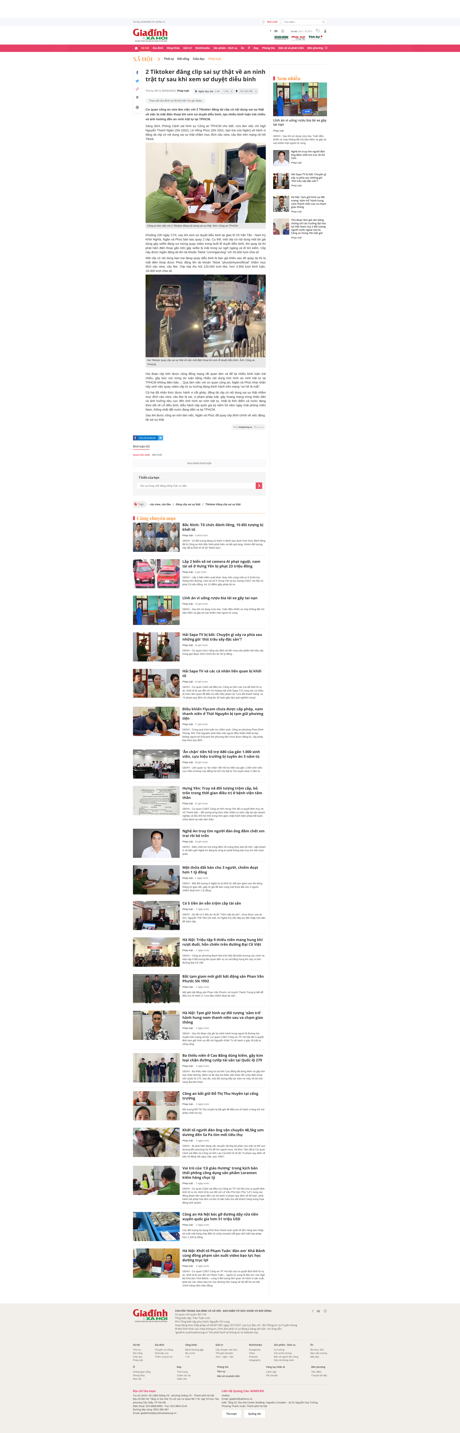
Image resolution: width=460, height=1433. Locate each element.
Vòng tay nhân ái (275, 1367)
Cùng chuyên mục (156, 518)
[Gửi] (259, 485)
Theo (248, 427)
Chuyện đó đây (319, 1375)
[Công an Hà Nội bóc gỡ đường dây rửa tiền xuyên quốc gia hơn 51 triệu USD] (156, 1226)
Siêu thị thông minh (284, 1360)
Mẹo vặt (137, 1378)
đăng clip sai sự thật (188, 504)
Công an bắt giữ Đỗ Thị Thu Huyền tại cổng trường (220, 1096)
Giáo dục (198, 59)
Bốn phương (315, 48)
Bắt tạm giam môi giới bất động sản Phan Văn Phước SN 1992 (223, 978)
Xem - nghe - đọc (225, 1356)
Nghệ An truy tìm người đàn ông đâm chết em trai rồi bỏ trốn (223, 833)
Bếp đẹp (314, 1356)
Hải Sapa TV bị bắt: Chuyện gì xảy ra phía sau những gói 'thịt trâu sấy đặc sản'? (222, 637)
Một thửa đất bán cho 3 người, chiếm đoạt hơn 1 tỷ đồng (220, 870)
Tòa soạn (231, 1413)
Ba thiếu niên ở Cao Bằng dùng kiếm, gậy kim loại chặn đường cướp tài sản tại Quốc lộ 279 (222, 1057)
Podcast (253, 1356)
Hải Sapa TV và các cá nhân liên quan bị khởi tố (221, 673)
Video (252, 1353)
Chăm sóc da (184, 1375)
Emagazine (255, 1349)
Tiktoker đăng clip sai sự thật (223, 504)
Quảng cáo (254, 1413)
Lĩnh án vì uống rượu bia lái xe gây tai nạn (219, 598)
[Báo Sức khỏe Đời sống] (281, 37)
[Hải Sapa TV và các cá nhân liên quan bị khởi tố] (156, 683)
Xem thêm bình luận (199, 463)
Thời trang (182, 1371)
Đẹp (256, 48)
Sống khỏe (173, 48)
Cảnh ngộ (271, 1371)
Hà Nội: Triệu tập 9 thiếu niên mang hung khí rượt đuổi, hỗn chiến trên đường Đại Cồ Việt (222, 942)
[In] (137, 108)
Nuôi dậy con (162, 1353)
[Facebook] (270, 31)
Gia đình (158, 48)
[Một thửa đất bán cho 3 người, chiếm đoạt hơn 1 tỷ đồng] (156, 879)
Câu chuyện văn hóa (226, 1349)
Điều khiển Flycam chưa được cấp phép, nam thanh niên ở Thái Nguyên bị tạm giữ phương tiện (222, 714)
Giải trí (187, 48)
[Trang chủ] (136, 48)
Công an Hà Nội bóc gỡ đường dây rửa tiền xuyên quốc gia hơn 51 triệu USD (220, 1216)
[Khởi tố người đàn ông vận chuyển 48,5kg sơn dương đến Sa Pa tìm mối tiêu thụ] (156, 1142)
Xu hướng (279, 1349)
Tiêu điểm (316, 1371)
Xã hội (145, 48)
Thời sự (169, 59)
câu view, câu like (160, 504)
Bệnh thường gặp (194, 1349)
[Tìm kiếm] (323, 22)
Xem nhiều (288, 78)
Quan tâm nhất (141, 454)
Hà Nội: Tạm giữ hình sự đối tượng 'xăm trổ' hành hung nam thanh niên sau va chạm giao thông (222, 1018)
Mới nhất (272, 22)
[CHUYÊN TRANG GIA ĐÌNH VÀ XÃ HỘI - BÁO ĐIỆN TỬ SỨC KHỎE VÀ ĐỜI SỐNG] (150, 35)
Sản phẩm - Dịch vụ (225, 48)
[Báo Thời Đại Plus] (316, 37)
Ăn (242, 48)
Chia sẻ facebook (147, 438)
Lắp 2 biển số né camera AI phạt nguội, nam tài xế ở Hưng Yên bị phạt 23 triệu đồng (221, 564)
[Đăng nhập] (325, 31)
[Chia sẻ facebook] (137, 72)
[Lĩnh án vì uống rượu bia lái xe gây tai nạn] (156, 610)
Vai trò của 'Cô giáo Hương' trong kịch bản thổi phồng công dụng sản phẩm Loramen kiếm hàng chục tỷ (220, 1173)
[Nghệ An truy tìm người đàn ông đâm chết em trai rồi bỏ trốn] (156, 843)
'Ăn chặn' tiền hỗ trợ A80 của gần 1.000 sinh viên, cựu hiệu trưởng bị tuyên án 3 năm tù (221, 754)
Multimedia (202, 48)
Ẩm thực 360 (317, 1349)
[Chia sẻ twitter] (137, 81)
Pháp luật (214, 59)
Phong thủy (139, 1375)
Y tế (187, 1356)
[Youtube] (276, 31)
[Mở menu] (326, 48)
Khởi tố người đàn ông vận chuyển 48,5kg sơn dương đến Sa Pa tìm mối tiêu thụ (223, 1132)
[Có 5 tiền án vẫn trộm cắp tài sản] (156, 915)
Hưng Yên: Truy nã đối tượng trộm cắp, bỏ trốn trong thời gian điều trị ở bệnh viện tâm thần (222, 793)
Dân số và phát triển (291, 48)
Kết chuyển (272, 1375)
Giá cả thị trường (282, 1353)
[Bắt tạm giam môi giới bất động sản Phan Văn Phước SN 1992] (156, 988)
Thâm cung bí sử (163, 1356)
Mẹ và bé (190, 1353)
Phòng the (268, 48)
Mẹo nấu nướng (318, 1353)
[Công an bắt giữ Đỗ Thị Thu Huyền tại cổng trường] (156, 1106)
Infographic (255, 1360)
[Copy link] (137, 89)
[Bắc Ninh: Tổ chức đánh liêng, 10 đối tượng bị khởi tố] (156, 537)
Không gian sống (142, 1371)
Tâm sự (221, 1371)
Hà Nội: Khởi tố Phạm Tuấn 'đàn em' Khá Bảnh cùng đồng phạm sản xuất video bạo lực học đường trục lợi (223, 1255)
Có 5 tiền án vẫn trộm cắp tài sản (211, 903)
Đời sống (183, 59)
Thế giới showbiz (224, 1353)
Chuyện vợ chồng (164, 1349)
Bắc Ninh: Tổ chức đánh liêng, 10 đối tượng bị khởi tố (222, 527)
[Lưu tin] (137, 98)
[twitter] (160, 437)
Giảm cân (182, 1378)
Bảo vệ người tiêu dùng (286, 1356)
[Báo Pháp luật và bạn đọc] (298, 38)
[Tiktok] (282, 31)
